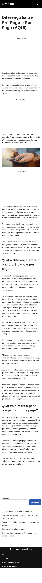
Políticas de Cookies (9, 566)
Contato (5, 558)
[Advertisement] (21, 55)
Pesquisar (5, 498)
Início (4, 554)
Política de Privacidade (10, 562)
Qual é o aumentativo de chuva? (14, 529)
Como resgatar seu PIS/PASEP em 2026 (17, 511)
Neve (12, 549)
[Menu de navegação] (37, 4)
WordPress (27, 549)
